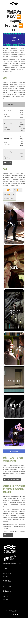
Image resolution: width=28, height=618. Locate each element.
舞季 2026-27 (7, 574)
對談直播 (8, 162)
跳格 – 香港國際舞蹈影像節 (12, 479)
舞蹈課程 (5, 576)
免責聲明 (14, 611)
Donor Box (8, 535)
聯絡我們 (5, 599)
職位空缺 (5, 596)
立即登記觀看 (15, 451)
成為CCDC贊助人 (8, 586)
